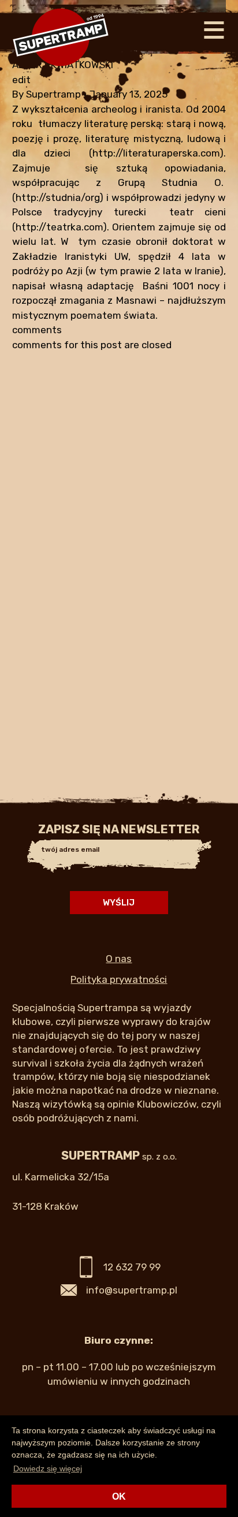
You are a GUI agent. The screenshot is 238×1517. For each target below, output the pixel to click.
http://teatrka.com (59, 227)
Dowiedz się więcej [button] (47, 1468)
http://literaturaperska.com (156, 153)
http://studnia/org (57, 197)
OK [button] (119, 1496)
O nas (119, 958)
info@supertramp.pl (131, 1290)
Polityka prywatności (118, 979)
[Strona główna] (60, 78)
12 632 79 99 (132, 1267)
